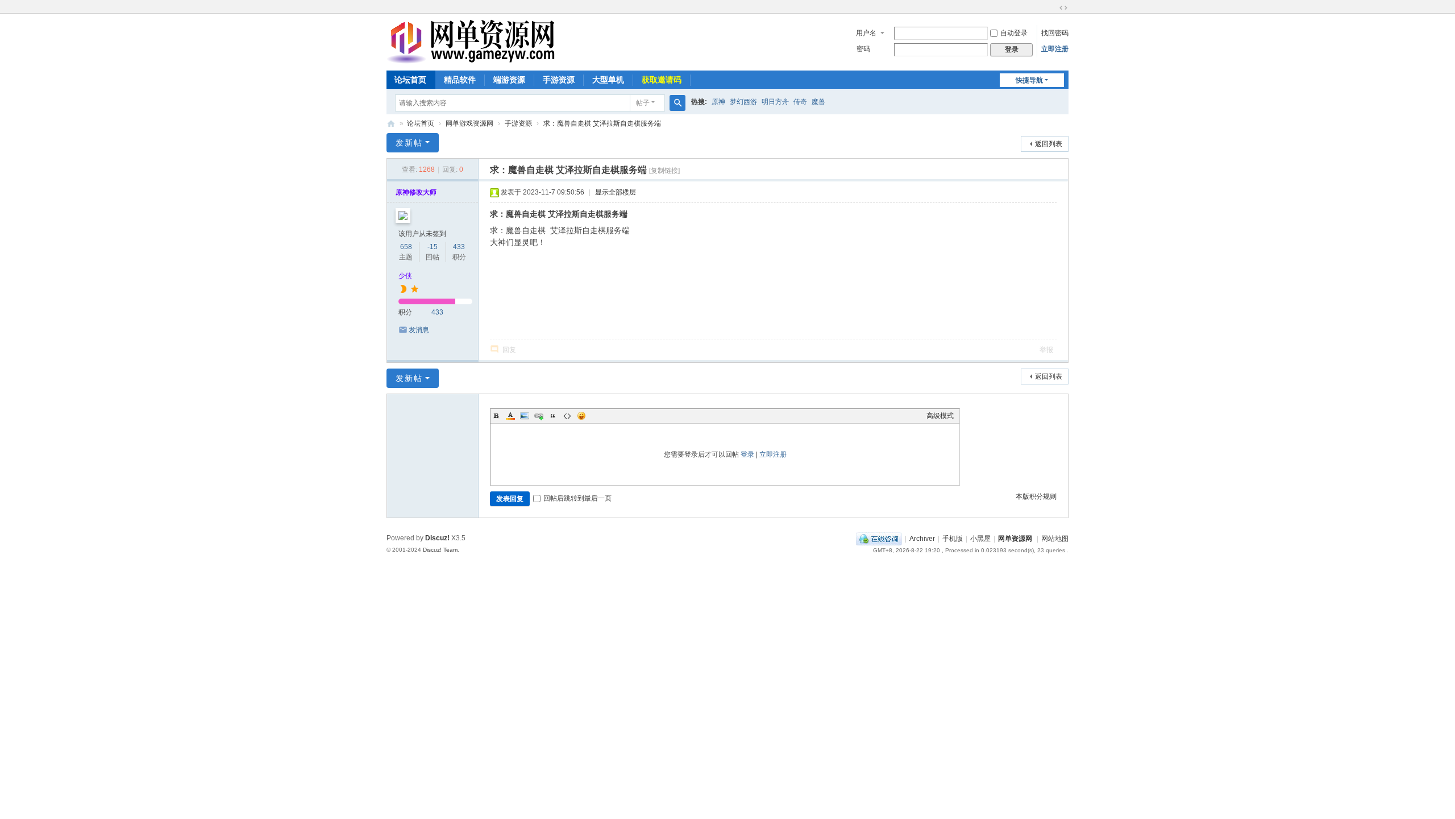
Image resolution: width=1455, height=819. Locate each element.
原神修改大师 (416, 192)
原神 (718, 102)
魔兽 (818, 102)
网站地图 (1055, 539)
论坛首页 (410, 79)
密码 (863, 49)
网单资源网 (391, 123)
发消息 (419, 330)
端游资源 (509, 79)
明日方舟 (775, 102)
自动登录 (1014, 33)
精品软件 (460, 79)
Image (524, 415)
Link (538, 415)
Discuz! (437, 538)
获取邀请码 (661, 79)
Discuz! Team (440, 550)
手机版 (952, 539)
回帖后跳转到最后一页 (577, 498)
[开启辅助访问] (1052, 8)
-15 (432, 247)
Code (567, 415)
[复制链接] (664, 171)
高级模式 (940, 416)
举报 (1046, 350)
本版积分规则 (1036, 496)
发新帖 (409, 142)
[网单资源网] (470, 59)
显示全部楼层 (615, 192)
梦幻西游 (743, 102)
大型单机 (608, 79)
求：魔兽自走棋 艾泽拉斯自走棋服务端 (602, 123)
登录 (747, 454)
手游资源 (559, 79)
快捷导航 (1029, 80)
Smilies (581, 415)
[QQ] (879, 539)
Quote (553, 415)
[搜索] (677, 103)
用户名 (866, 33)
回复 (509, 350)
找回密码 (1055, 33)
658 (406, 247)
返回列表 (1048, 144)
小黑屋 (980, 539)
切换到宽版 (1063, 8)
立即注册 (1055, 49)
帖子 (643, 103)
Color (510, 415)
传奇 (800, 102)
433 (459, 247)
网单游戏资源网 (469, 123)
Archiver (922, 539)
